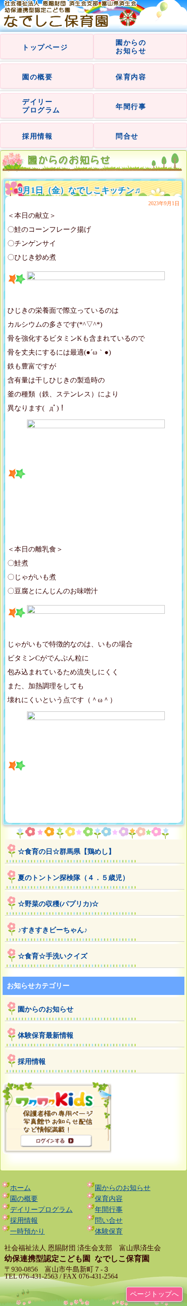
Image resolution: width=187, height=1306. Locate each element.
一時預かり (27, 1231)
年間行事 (131, 106)
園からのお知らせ (45, 1009)
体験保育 (109, 1231)
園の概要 (37, 77)
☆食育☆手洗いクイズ (52, 956)
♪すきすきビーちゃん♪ (52, 930)
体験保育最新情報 (45, 1035)
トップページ (45, 47)
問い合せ (109, 1220)
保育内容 (131, 77)
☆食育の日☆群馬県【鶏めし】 (66, 851)
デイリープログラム (41, 1209)
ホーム (20, 1187)
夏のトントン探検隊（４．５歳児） (73, 877)
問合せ (127, 136)
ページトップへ (154, 1294)
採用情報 (37, 136)
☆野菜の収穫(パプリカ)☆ (58, 903)
